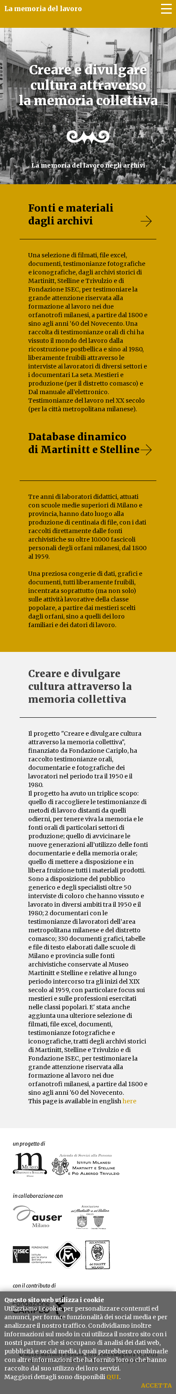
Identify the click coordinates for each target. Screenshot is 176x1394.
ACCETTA (156, 1385)
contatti (160, 30)
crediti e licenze (148, 43)
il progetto (156, 55)
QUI (112, 1377)
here (129, 1101)
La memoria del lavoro (43, 9)
